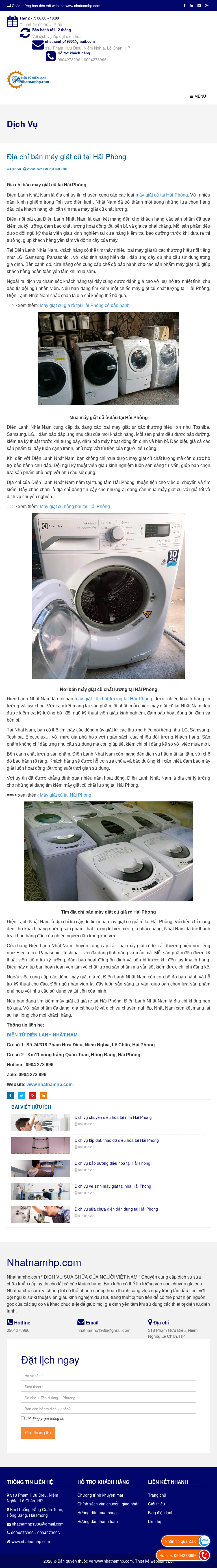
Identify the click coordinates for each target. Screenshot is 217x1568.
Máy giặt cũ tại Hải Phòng (65, 795)
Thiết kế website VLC (154, 1561)
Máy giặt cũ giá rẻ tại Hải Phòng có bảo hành (85, 305)
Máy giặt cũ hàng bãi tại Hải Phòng (75, 506)
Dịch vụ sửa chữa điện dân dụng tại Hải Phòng (116, 1209)
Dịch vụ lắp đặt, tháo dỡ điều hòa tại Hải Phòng (117, 1140)
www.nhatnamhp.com (50, 1084)
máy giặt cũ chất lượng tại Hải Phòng (113, 698)
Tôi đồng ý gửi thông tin (45, 1418)
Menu (199, 96)
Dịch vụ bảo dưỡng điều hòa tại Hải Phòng (112, 1163)
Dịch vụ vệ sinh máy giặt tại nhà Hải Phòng (113, 1186)
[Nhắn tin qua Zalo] (204, 1541)
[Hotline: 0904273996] (204, 1555)
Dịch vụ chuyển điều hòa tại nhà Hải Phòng (113, 1117)
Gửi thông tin (38, 1432)
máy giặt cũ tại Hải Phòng (162, 195)
